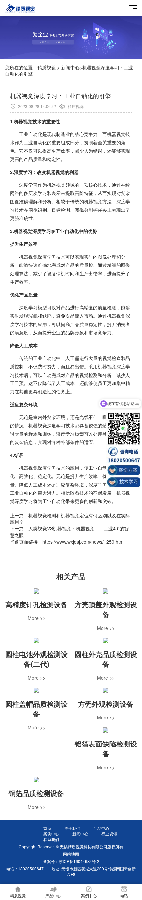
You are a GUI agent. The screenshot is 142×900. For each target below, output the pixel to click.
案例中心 (51, 833)
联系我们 (51, 839)
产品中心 (101, 828)
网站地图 (71, 854)
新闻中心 (70, 67)
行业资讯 (109, 833)
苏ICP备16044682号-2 (79, 861)
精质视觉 (46, 67)
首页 (47, 828)
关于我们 (72, 828)
